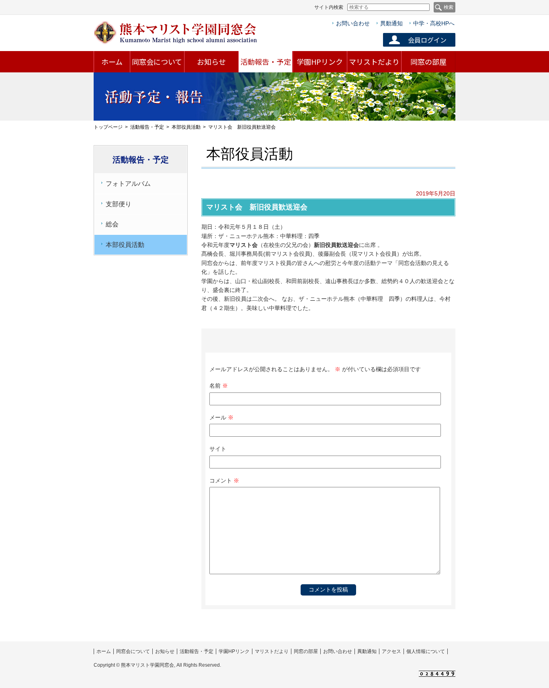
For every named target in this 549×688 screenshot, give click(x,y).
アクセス (391, 651)
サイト (217, 449)
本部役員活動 (186, 127)
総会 (112, 224)
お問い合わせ (353, 23)
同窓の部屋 (428, 61)
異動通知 (391, 23)
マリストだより (374, 61)
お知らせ (211, 61)
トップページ (108, 127)
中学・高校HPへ (434, 23)
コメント (224, 480)
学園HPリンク (320, 61)
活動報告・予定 (265, 61)
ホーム (112, 61)
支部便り (118, 204)
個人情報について (425, 651)
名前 (218, 385)
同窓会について (157, 61)
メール (221, 417)
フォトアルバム (128, 183)
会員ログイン (427, 40)
